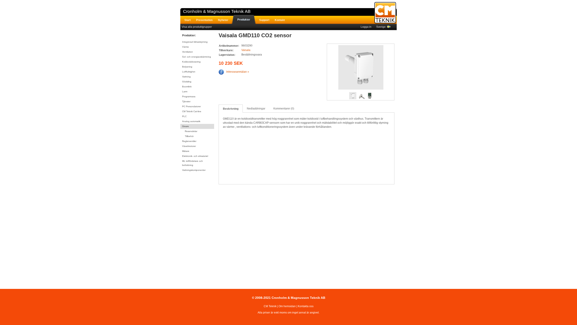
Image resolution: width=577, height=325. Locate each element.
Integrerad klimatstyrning (195, 42)
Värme (185, 47)
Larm (184, 91)
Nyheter (223, 20)
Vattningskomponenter (194, 170)
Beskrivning (230, 108)
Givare (185, 126)
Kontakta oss (306, 306)
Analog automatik (191, 121)
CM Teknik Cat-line (191, 111)
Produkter (243, 19)
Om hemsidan (287, 306)
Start (187, 20)
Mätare (185, 151)
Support (264, 20)
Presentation (204, 20)
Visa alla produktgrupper (197, 26)
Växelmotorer (189, 146)
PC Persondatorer (191, 106)
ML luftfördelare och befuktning (192, 163)
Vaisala (245, 50)
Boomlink (187, 86)
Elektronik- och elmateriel (195, 156)
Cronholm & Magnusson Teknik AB (217, 11)
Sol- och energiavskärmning (196, 57)
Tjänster (186, 101)
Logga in (366, 26)
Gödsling (186, 81)
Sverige (381, 26)
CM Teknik (270, 306)
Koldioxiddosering (191, 61)
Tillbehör (189, 136)
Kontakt (280, 20)
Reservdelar (191, 131)
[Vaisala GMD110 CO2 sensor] (360, 68)
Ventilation (187, 52)
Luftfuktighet (188, 71)
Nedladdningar (256, 108)
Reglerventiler (189, 141)
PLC (184, 116)
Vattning (186, 76)
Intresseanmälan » (237, 71)
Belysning (187, 66)
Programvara (188, 96)
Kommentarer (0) (283, 108)
